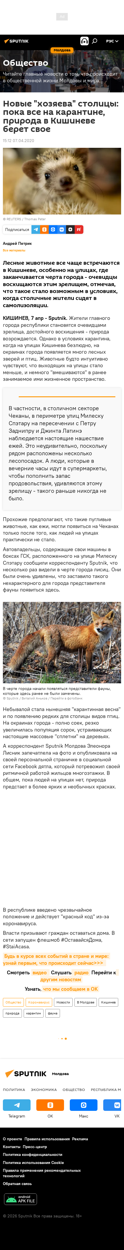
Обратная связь (17, 1183)
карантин (33, 1013)
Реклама (80, 1138)
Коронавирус (39, 1002)
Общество (13, 1002)
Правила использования (47, 1138)
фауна (52, 1013)
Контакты (11, 1146)
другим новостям (79, 975)
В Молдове (85, 1002)
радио (81, 972)
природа (12, 1013)
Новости (63, 1002)
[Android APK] (20, 1199)
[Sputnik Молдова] (17, 43)
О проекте (12, 1138)
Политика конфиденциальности (32, 1154)
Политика (14, 1089)
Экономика (44, 1089)
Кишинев (108, 1002)
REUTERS (14, 219)
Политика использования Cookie (33, 1162)
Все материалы (14, 250)
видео (40, 972)
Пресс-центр (35, 1146)
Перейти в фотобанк (66, 698)
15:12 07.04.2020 (18, 140)
